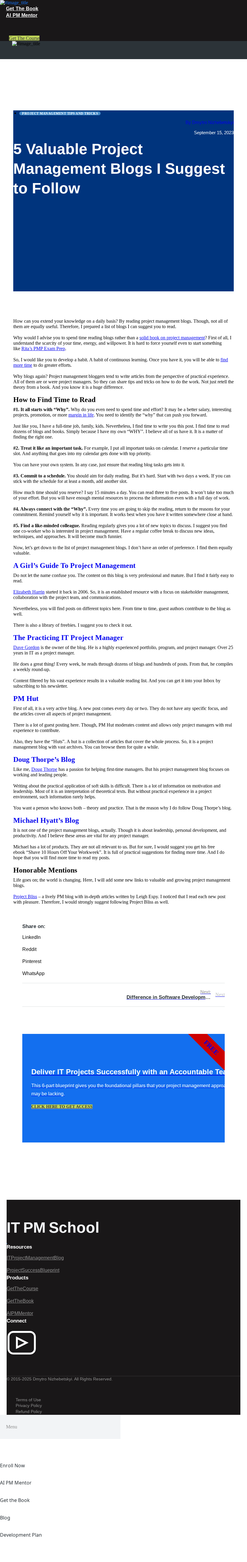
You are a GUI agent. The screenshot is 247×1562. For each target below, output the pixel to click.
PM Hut (26, 698)
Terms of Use (28, 1399)
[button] (123, 941)
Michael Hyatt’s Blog (46, 820)
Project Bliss (25, 896)
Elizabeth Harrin (29, 591)
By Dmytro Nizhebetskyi (210, 122)
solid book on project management (172, 337)
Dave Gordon (26, 647)
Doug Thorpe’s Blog (44, 759)
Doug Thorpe (44, 769)
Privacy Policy (29, 1405)
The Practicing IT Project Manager (68, 638)
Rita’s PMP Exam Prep (43, 348)
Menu (11, 1426)
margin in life (81, 414)
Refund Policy (29, 1411)
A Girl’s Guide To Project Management (74, 565)
